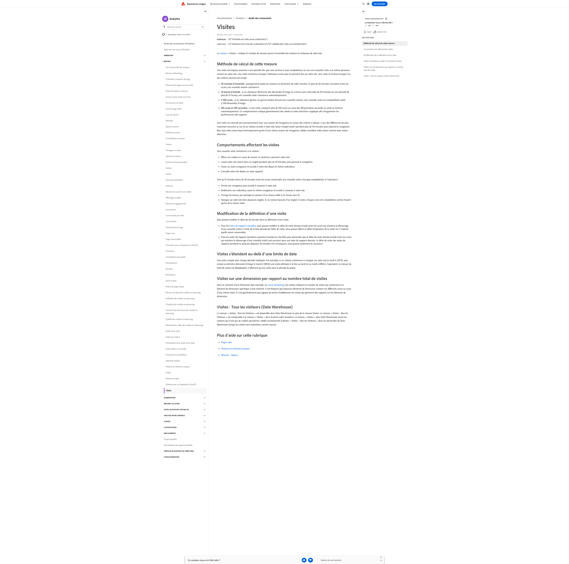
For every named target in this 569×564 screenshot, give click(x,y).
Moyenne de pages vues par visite (179, 85)
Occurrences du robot (174, 103)
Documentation (224, 18)
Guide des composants (260, 18)
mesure (223, 53)
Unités (168, 372)
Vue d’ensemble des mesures (178, 67)
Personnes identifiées (174, 180)
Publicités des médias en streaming (180, 298)
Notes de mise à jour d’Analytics (177, 49)
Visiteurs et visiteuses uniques (235, 348)
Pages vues (226, 342)
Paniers (169, 144)
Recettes (169, 268)
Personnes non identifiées (176, 354)
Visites (168, 390)
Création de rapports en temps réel (179, 451)
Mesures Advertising (174, 73)
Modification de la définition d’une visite (380, 55)
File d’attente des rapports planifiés (178, 445)
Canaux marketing (171, 457)
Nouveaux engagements (176, 203)
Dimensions (168, 55)
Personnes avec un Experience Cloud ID (182, 245)
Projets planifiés (170, 439)
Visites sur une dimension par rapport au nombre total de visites (383, 68)
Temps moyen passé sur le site (178, 97)
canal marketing (276, 284)
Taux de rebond (172, 114)
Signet (369, 32)
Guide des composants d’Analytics (179, 43)
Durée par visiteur (173, 337)
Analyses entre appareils (174, 415)
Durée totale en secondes (176, 348)
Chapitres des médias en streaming (180, 304)
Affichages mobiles (173, 197)
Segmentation (169, 398)
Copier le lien (381, 32)
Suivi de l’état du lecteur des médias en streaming (182, 312)
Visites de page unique (175, 286)
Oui (369, 25)
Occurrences (171, 209)
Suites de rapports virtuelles (176, 410)
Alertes (167, 421)
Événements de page (174, 227)
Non (377, 25)
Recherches (170, 274)
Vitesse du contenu (173, 156)
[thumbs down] (310, 560)
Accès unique (171, 280)
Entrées (169, 168)
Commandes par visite (175, 215)
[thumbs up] (304, 560)
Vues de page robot (174, 108)
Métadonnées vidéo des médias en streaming (184, 325)
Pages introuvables (173, 239)
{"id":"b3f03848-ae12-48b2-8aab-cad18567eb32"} (248, 39)
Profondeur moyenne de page (178, 79)
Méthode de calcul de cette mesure (379, 43)
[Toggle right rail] (363, 11)
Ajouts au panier (172, 126)
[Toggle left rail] (205, 11)
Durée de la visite (173, 331)
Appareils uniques (173, 360)
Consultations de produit (175, 257)
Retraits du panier (173, 132)
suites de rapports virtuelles (242, 225)
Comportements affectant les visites (378, 49)
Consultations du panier (175, 138)
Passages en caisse (173, 150)
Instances (169, 185)
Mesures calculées (172, 404)
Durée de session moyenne (177, 91)
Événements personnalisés (176, 162)
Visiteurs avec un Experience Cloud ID (181, 384)
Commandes (171, 221)
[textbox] (183, 27)
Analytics (240, 18)
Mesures (167, 61)
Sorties (168, 174)
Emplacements (170, 433)
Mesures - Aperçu (229, 354)
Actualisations (171, 263)
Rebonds (169, 120)
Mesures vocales (172, 378)
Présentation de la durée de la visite (180, 343)
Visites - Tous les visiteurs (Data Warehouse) (381, 76)
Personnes (170, 251)
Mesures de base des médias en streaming (183, 292)
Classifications (170, 427)
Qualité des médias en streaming (179, 319)
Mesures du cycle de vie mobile (178, 191)
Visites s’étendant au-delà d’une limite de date (383, 61)
